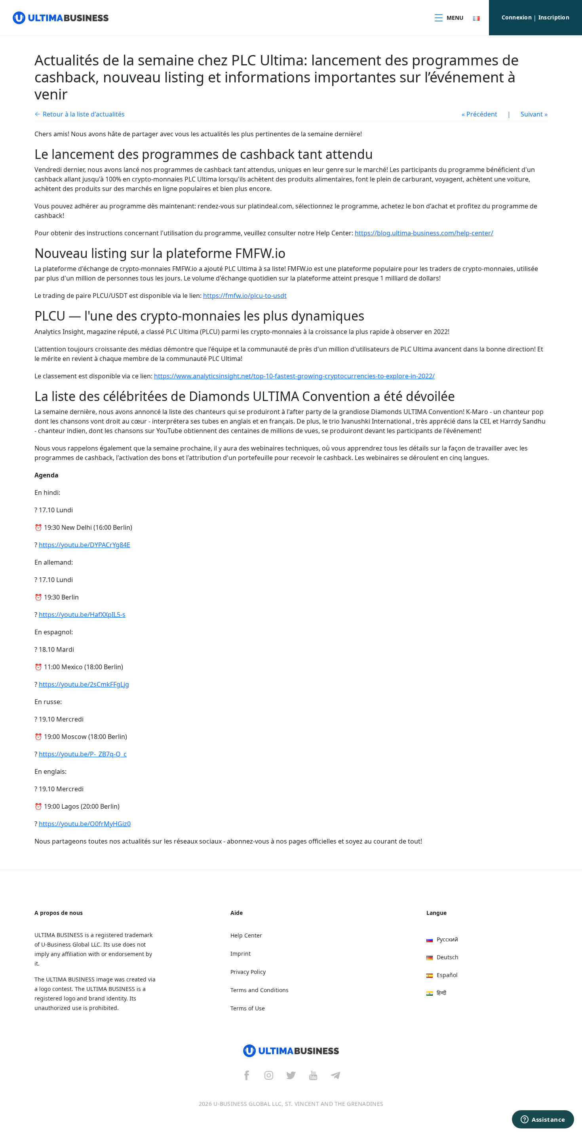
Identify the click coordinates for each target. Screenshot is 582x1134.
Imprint (240, 953)
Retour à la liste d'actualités (84, 114)
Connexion (517, 17)
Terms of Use (247, 1008)
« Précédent (479, 114)
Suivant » (534, 114)
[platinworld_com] (335, 1075)
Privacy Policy (248, 972)
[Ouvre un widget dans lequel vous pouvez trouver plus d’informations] (543, 1120)
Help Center (246, 935)
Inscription (553, 17)
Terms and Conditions (259, 990)
